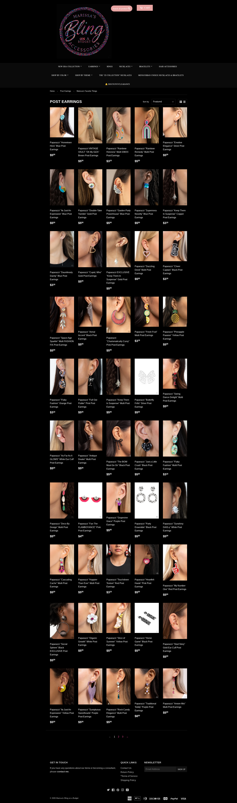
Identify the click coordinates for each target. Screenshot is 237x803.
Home (52, 91)
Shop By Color (59, 75)
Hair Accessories (168, 66)
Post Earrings (65, 91)
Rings (110, 66)
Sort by (146, 102)
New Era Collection (69, 66)
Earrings (93, 66)
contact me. (63, 771)
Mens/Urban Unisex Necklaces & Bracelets (161, 75)
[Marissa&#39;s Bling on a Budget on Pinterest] (117, 790)
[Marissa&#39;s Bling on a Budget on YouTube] (127, 790)
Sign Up (181, 769)
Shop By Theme (83, 75)
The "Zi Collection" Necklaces (115, 75)
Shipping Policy (128, 780)
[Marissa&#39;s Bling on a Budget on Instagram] (122, 790)
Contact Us (126, 768)
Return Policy (127, 772)
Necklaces (125, 66)
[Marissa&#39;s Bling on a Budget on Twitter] (108, 790)
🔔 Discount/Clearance (117, 84)
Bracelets (145, 66)
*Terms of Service (129, 776)
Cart (147, 7)
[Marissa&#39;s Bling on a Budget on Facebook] (113, 790)
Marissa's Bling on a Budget (67, 798)
